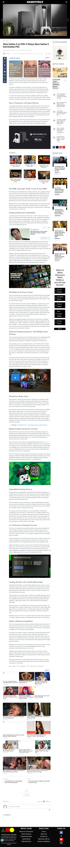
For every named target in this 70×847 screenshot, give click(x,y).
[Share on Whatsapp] (5, 68)
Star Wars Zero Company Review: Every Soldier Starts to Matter (59, 211)
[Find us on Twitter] (57, 147)
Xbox (10, 40)
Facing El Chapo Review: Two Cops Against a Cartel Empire (61, 138)
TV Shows (56, 186)
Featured (13, 666)
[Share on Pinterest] (5, 65)
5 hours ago (57, 195)
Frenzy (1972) (59, 322)
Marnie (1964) (59, 305)
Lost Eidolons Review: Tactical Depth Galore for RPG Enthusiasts (32, 425)
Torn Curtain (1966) (59, 313)
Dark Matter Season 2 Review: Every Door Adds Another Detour (59, 190)
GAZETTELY (35, 2)
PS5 (28, 666)
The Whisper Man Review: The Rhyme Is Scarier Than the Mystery (60, 169)
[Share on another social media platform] (5, 81)
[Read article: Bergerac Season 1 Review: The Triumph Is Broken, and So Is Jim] (60, 249)
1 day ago (57, 217)
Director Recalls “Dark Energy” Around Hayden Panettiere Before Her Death (61, 104)
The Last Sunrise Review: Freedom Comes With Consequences (61, 130)
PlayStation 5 (23, 666)
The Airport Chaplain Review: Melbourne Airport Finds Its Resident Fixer (61, 121)
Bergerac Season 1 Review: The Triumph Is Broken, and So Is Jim (60, 256)
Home (4, 40)
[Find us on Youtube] (63, 147)
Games (7, 40)
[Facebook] (61, 832)
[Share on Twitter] (5, 61)
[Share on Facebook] (5, 58)
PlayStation (27, 53)
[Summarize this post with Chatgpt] (5, 75)
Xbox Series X (46, 442)
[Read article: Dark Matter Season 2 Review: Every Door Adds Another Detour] (60, 183)
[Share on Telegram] (5, 71)
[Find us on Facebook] (54, 147)
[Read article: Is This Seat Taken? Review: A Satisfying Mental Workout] (60, 72)
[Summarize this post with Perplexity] (5, 78)
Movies (56, 164)
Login (49, 801)
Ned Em (8, 53)
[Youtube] (61, 839)
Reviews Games (58, 207)
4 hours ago (57, 174)
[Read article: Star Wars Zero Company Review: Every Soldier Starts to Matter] (60, 204)
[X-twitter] (61, 836)
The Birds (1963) (60, 298)
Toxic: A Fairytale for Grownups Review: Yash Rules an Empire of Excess (61, 96)
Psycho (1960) (59, 291)
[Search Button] (66, 2)
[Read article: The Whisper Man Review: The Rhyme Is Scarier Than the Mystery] (60, 162)
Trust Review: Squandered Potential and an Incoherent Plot (62, 113)
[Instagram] (61, 842)
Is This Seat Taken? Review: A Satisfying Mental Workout (56, 84)
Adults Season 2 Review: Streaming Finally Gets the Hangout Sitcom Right (60, 233)
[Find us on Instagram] (60, 147)
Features (23, 53)
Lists (18, 666)
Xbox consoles (33, 666)
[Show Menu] (3, 2)
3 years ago (14, 53)
